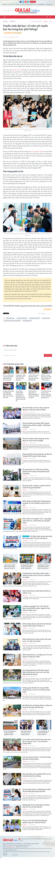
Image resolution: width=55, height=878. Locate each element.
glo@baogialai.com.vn (10, 846)
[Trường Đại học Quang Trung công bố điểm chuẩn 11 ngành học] (27, 558)
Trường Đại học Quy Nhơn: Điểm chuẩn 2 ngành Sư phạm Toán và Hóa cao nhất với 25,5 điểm (36, 575)
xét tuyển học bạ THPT (22, 318)
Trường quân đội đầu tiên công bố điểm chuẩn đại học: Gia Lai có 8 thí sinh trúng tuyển (36, 690)
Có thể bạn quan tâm (13, 364)
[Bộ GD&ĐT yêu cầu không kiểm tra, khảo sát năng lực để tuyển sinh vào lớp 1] (12, 710)
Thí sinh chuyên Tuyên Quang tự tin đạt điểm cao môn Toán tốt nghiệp (35, 439)
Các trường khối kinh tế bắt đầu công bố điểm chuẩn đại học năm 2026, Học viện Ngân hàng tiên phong (35, 672)
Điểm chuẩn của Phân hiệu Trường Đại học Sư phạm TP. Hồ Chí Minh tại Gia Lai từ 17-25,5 (36, 503)
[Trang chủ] (4, 16)
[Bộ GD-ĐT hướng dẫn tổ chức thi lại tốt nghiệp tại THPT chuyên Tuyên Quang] (10, 725)
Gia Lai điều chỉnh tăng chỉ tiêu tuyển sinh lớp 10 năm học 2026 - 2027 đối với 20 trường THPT (36, 741)
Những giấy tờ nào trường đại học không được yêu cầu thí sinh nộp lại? (35, 806)
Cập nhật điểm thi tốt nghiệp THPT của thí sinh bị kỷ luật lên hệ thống (36, 775)
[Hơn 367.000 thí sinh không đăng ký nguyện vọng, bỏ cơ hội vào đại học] (12, 825)
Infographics (25, 540)
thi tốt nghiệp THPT (36, 151)
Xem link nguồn (47, 309)
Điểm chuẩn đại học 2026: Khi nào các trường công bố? (26, 732)
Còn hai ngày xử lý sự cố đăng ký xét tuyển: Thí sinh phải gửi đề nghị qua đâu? (36, 790)
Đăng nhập (33, 1)
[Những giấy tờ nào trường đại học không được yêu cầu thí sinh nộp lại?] (12, 810)
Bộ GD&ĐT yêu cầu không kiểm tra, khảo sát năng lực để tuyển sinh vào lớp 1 (37, 706)
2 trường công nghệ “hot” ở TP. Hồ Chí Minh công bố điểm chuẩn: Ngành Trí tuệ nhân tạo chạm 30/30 (36, 608)
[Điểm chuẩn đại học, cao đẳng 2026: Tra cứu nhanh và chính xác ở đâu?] (12, 660)
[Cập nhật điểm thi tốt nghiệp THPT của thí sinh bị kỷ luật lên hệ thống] (12, 779)
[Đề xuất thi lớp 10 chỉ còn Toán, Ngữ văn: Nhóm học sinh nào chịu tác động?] (12, 413)
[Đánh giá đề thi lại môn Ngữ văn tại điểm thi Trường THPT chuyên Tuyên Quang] (12, 459)
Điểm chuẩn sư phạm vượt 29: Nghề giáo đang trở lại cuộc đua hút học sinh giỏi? (34, 394)
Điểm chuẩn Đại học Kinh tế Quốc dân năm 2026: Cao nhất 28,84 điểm (36, 640)
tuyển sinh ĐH (17, 70)
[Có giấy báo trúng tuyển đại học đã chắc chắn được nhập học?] (21, 370)
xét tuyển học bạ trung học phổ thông (12, 320)
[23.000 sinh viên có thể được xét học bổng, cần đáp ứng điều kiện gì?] (34, 370)
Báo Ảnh (12, 4)
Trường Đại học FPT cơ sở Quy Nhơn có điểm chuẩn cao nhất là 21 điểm (43, 566)
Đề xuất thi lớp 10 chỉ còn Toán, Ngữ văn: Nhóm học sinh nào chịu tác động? (36, 409)
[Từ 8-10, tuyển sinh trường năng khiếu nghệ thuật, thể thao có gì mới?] (8, 370)
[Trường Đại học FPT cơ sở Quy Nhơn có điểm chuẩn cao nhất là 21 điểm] (43, 558)
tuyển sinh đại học (10, 318)
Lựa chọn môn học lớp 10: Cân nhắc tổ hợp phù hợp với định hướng (36, 758)
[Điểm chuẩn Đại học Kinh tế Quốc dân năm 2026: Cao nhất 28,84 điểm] (12, 644)
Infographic (49, 4)
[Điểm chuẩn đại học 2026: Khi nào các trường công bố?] (27, 725)
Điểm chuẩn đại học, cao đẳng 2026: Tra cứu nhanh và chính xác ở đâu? (37, 656)
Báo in (17, 4)
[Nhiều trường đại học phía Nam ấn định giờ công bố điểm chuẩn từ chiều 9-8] (12, 629)
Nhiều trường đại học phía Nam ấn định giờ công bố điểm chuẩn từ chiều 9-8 (36, 625)
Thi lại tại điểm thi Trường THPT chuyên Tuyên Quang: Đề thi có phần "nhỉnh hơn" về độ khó (36, 425)
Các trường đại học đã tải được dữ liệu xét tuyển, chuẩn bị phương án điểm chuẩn (43, 732)
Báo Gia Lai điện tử (27, 11)
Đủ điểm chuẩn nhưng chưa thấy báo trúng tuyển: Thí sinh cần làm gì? (37, 537)
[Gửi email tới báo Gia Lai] (28, 2)
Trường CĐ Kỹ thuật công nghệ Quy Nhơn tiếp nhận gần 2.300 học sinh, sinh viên (8, 394)
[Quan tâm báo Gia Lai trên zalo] (23, 2)
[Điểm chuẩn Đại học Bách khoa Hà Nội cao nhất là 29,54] (12, 596)
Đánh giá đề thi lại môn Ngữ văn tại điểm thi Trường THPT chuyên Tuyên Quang (37, 455)
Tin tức (50, 21)
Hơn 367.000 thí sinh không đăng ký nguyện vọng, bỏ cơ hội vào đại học (34, 821)
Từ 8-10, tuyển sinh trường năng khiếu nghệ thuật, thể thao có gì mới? (8, 377)
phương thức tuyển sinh (35, 318)
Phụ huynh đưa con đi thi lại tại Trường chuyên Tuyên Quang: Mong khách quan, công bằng (36, 471)
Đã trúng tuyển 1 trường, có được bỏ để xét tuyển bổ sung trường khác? (36, 486)
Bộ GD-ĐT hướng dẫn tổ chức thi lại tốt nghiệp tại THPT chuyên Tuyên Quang (10, 732)
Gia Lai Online (10, 839)
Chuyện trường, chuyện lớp (36, 21)
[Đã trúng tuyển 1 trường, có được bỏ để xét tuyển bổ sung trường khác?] (12, 491)
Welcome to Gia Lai (32, 4)
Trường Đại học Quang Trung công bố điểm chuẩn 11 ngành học (27, 566)
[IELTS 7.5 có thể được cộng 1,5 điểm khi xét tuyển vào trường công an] (46, 370)
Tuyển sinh (12, 21)
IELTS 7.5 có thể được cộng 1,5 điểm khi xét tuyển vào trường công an (46, 377)
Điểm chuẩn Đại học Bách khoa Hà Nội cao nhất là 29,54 (36, 592)
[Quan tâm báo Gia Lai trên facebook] (21, 2)
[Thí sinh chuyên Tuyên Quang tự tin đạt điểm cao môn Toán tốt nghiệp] (12, 444)
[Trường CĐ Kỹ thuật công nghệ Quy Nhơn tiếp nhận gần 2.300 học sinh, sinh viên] (8, 386)
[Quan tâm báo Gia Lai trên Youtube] (26, 2)
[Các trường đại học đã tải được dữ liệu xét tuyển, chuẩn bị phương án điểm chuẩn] (43, 725)
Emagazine (41, 4)
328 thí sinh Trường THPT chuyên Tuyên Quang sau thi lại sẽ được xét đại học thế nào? (9, 566)
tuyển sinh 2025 (46, 318)
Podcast (24, 4)
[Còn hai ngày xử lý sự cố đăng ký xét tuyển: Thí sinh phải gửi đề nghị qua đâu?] (12, 794)
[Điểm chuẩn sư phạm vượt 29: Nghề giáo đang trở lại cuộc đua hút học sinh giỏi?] (34, 386)
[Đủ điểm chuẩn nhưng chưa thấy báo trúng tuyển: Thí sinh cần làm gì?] (12, 541)
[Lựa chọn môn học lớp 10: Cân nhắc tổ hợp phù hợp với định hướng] (12, 762)
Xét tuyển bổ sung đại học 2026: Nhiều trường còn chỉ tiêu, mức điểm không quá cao (46, 394)
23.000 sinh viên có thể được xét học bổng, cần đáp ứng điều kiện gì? (34, 377)
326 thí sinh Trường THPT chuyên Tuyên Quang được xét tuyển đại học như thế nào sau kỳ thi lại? (20, 395)
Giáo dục (5, 21)
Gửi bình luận (48, 355)
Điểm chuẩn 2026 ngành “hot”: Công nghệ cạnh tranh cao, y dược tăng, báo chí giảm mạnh (36, 521)
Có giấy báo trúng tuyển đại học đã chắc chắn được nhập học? (20, 377)
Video (6, 4)
